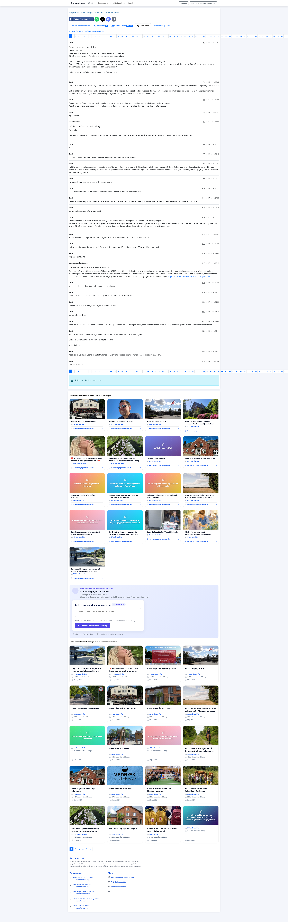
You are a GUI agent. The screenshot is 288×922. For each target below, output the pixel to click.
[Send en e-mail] (108, 19)
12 (103, 36)
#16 (203, 253)
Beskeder (101, 25)
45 (226, 36)
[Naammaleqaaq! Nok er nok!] (125, 415)
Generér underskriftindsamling (94, 625)
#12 (203, 207)
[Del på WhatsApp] (96, 19)
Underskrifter (123, 25)
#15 (203, 244)
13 (107, 36)
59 (278, 36)
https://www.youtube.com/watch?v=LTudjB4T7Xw (189, 276)
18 (126, 36)
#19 (203, 292)
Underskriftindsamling (80, 25)
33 (181, 36)
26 (155, 36)
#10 (203, 188)
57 (270, 36)
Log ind (184, 3)
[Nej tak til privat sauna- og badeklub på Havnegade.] (163, 490)
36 (193, 36)
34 (185, 36)
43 (218, 36)
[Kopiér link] (114, 19)
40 (207, 36)
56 (267, 36)
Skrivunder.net (78, 3)
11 (100, 36)
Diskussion (144, 25)
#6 (204, 144)
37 (196, 36)
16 (118, 36)
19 (129, 36)
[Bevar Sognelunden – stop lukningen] (200, 452)
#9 (204, 179)
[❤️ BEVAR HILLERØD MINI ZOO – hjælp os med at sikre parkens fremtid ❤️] (87, 453)
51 (248, 36)
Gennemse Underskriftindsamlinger (111, 3)
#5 (204, 122)
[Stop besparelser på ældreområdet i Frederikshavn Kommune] (87, 527)
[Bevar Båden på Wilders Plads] (87, 415)
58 (274, 36)
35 (189, 36)
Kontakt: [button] (130, 3)
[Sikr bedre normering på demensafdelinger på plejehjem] (200, 527)
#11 (203, 198)
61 (285, 36)
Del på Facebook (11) (83, 19)
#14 (203, 234)
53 (256, 36)
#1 (204, 43)
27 (159, 36)
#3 (204, 100)
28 (163, 36)
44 (222, 36)
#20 (203, 302)
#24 (203, 351)
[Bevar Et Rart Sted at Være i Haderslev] (163, 526)
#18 (203, 283)
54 (259, 36)
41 (211, 36)
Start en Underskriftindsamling (203, 3)
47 (233, 36)
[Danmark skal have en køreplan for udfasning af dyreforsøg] (125, 490)
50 (244, 36)
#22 (203, 321)
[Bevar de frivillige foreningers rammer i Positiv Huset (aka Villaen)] (200, 416)
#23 (203, 331)
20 (133, 36)
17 (122, 36)
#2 (204, 82)
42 (215, 36)
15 (115, 36)
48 (237, 36)
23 (144, 36)
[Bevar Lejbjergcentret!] (163, 415)
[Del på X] (102, 19)
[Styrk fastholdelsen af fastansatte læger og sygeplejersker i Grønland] (125, 527)
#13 (203, 217)
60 (282, 36)
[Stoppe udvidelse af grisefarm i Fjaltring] (87, 490)
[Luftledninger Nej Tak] (163, 452)
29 (167, 36)
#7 (204, 154)
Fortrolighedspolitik (161, 25)
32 (178, 36)
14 (111, 36)
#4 (204, 112)
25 (152, 36)
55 (263, 36)
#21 (203, 312)
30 (170, 36)
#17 (203, 263)
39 (204, 36)
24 (148, 36)
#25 (203, 361)
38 (200, 36)
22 (141, 36)
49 (241, 36)
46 (230, 36)
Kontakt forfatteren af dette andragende (86, 31)
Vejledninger (76, 873)
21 (137, 36)
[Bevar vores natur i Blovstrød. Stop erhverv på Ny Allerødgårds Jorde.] (200, 490)
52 (252, 36)
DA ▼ (93, 3)
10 (96, 36)
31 (174, 36)
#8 (204, 163)
